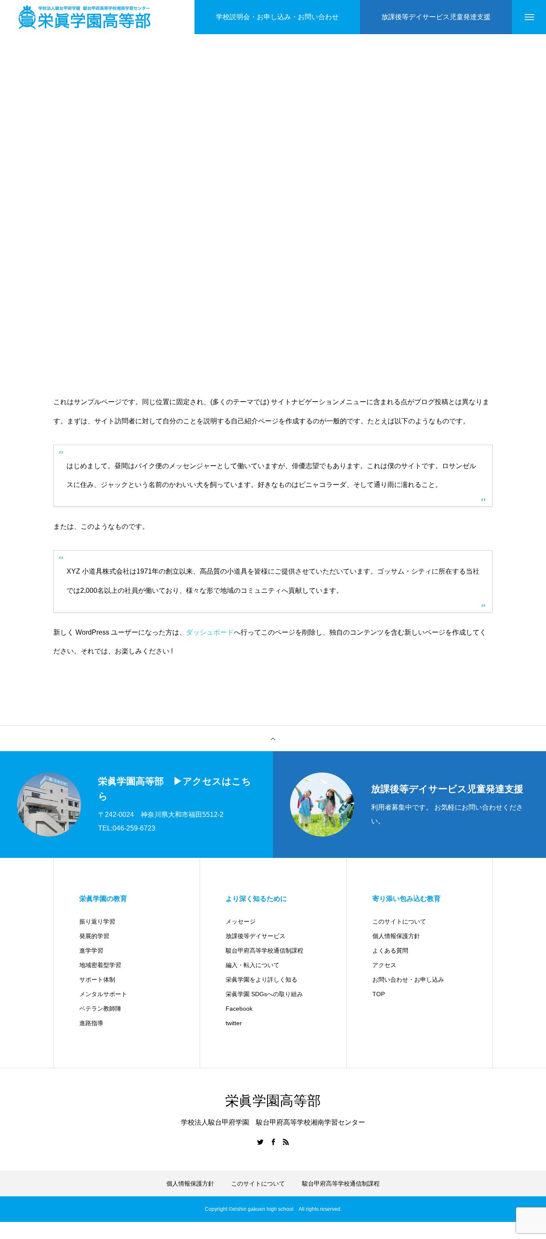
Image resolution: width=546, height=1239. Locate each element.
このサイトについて (399, 921)
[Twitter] (260, 1141)
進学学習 (91, 950)
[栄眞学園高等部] (84, 17)
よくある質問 (390, 950)
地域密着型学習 (100, 965)
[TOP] (273, 738)
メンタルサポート (103, 994)
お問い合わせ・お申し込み (408, 979)
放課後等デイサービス (255, 936)
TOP (378, 994)
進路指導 (91, 1023)
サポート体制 (97, 979)
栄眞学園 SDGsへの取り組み (264, 994)
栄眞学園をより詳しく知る (261, 979)
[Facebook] (273, 1141)
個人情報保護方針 (396, 936)
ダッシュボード (210, 632)
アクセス (384, 965)
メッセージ (241, 921)
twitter (234, 1023)
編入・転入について (252, 965)
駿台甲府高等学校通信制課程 (264, 950)
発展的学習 (94, 936)
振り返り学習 (97, 921)
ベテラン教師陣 (100, 1009)
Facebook (239, 1009)
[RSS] (286, 1141)
